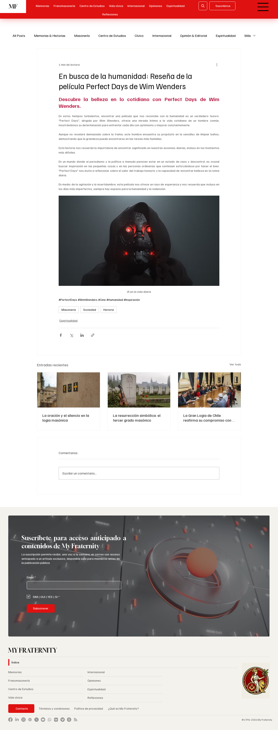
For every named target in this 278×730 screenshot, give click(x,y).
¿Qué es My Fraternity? (123, 708)
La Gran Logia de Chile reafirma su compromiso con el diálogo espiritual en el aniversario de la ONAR (209, 417)
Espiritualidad (226, 35)
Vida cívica (15, 697)
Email (31, 577)
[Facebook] (10, 719)
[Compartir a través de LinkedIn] (82, 335)
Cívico (139, 35)
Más (247, 35)
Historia (108, 309)
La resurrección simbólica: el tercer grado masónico (137, 417)
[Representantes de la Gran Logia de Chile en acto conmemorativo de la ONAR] (209, 390)
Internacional (161, 35)
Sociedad (89, 309)
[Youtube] (43, 719)
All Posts (19, 35)
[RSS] (75, 719)
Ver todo (235, 364)
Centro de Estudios (112, 35)
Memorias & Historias (49, 35)
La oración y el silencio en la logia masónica (65, 417)
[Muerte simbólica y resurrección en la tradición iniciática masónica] (139, 390)
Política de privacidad (89, 708)
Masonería (82, 35)
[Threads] (69, 719)
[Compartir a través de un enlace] (93, 335)
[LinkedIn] (17, 719)
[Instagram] (23, 719)
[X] (36, 719)
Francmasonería (19, 680)
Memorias (15, 672)
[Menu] (263, 7)
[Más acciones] (216, 64)
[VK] (56, 719)
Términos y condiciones (54, 708)
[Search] (203, 6)
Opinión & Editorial (193, 35)
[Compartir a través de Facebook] (61, 335)
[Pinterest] (30, 719)
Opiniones (94, 680)
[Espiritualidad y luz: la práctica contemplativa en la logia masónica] (68, 390)
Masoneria (68, 309)
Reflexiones (95, 697)
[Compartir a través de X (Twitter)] (71, 335)
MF (13, 6)
